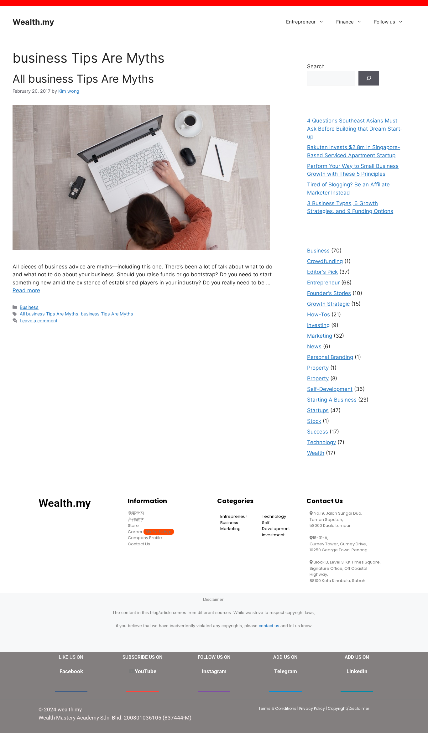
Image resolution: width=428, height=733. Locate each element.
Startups (318, 410)
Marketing (319, 336)
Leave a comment (38, 320)
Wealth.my (33, 22)
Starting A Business (332, 400)
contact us (269, 625)
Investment (273, 535)
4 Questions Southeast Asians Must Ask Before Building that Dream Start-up (355, 128)
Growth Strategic (328, 304)
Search (316, 66)
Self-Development (329, 389)
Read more (26, 290)
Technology (321, 442)
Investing (318, 325)
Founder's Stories (329, 293)
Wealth (315, 453)
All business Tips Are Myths (83, 78)
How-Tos (318, 314)
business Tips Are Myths (107, 313)
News (314, 346)
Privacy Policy (312, 708)
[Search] (368, 78)
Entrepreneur (301, 22)
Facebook (71, 671)
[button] (323, 22)
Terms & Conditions (277, 708)
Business (29, 307)
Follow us (384, 22)
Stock (314, 421)
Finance (345, 22)
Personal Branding (330, 357)
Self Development (276, 526)
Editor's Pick (322, 272)
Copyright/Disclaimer (348, 708)
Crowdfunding (325, 261)
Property (318, 368)
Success (317, 432)
